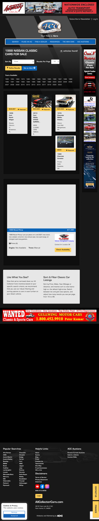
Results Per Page (43, 62)
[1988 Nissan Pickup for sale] (41, 206)
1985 (49, 79)
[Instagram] (47, 486)
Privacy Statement (41, 480)
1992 (17, 82)
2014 (38, 85)
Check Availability (63, 250)
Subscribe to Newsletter (79, 19)
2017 (44, 85)
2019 (49, 85)
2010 (23, 85)
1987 (60, 79)
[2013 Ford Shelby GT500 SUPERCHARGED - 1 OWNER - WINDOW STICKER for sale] (41, 101)
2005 (65, 82)
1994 (28, 82)
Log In (95, 19)
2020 (54, 85)
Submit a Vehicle (73, 455)
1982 (33, 79)
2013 (33, 85)
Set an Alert (29, 68)
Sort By (8, 62)
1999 (49, 82)
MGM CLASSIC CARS (36, 128)
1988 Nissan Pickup (16, 230)
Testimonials (39, 464)
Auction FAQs (72, 457)
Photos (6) (14, 243)
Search (15, 42)
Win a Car (38, 470)
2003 (54, 82)
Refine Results (14, 68)
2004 (60, 82)
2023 (60, 85)
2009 (17, 85)
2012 (28, 85)
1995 (33, 82)
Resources (55, 42)
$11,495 (70, 230)
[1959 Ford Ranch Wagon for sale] (17, 101)
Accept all (14, 516)
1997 (44, 82)
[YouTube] (37, 486)
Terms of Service (40, 477)
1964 (12, 79)
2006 (70, 82)
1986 (54, 79)
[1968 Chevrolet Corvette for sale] (65, 142)
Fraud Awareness (41, 468)
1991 (12, 82)
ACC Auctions (83, 42)
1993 (23, 82)
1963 (7, 79)
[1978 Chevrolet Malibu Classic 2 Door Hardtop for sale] (65, 101)
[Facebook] (42, 486)
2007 (7, 85)
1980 (28, 79)
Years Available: (11, 75)
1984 (44, 79)
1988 (65, 79)
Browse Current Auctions (76, 453)
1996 (38, 82)
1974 (23, 79)
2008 (12, 85)
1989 (70, 79)
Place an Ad (27, 42)
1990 (7, 82)
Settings (14, 512)
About (37, 453)
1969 (17, 79)
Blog (36, 457)
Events (37, 455)
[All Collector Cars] (49, 26)
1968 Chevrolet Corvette (60, 156)
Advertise (38, 482)
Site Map (38, 466)
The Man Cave (68, 42)
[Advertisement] (50, 345)
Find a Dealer (41, 42)
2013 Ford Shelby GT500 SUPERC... (36, 118)
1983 (38, 79)
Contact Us (39, 461)
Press (37, 459)
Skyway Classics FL (11, 126)
